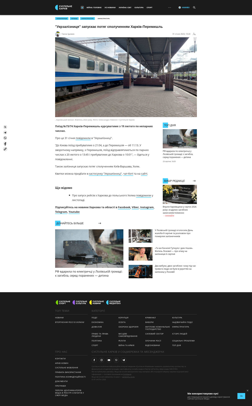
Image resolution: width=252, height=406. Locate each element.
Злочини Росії (153, 340)
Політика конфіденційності (70, 377)
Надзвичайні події (182, 322)
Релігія (122, 340)
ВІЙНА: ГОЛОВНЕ (94, 7)
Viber (135, 207)
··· (169, 7)
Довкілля (97, 327)
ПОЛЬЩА (74, 18)
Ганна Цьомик (68, 34)
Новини (59, 317)
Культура (139, 7)
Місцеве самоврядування (128, 334)
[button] (5, 127)
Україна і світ (125, 7)
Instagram (147, 207)
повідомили (83, 138)
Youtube (74, 212)
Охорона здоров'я (128, 327)
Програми (60, 386)
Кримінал (150, 317)
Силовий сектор (154, 333)
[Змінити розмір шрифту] (194, 34)
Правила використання (68, 372)
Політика (97, 340)
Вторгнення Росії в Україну (69, 322)
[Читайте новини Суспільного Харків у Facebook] (94, 360)
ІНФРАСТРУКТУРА (87, 18)
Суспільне (127, 374)
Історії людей (179, 333)
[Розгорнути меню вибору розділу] (82, 7)
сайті (144, 173)
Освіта (122, 322)
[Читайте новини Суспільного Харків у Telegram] (123, 360)
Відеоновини (152, 345)
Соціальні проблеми (183, 340)
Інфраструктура (104, 18)
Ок (241, 396)
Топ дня (176, 345)
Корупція (123, 317)
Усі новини (110, 7)
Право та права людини (100, 334)
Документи (61, 381)
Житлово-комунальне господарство (157, 328)
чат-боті (128, 173)
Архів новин (61, 363)
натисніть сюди (128, 377)
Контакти (60, 358)
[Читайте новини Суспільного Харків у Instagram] (101, 360)
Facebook (124, 207)
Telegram (61, 212)
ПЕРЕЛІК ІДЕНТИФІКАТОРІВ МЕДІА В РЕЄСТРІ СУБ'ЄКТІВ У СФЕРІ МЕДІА (69, 392)
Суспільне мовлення (66, 367)
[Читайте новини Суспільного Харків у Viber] (116, 360)
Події (94, 317)
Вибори (149, 322)
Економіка (97, 322)
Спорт (149, 7)
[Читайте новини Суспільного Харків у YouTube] (109, 360)
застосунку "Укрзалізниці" (105, 173)
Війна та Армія (126, 345)
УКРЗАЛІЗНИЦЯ (62, 18)
